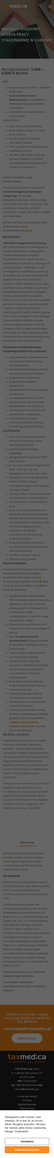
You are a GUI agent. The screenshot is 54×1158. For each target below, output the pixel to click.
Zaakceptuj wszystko (27, 1149)
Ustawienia (27, 1141)
